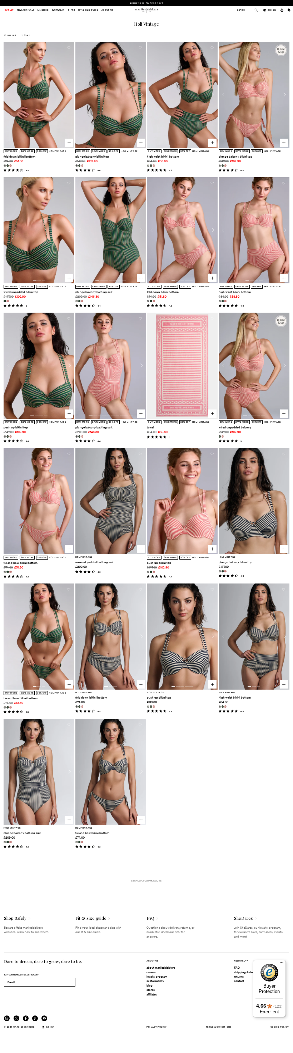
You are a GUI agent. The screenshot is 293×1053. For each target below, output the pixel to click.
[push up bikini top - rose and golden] (10, 436)
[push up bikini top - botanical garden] (7, 436)
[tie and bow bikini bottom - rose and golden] (10, 572)
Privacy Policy (156, 1026)
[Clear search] (254, 10)
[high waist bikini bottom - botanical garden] (151, 165)
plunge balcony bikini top (92, 156)
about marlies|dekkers (160, 967)
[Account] (281, 10)
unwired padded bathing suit (94, 562)
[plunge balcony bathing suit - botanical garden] (79, 301)
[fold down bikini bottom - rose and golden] (10, 165)
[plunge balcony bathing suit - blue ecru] (76, 301)
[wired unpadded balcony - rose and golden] (223, 436)
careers (151, 972)
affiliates (151, 994)
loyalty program (156, 976)
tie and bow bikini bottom (21, 563)
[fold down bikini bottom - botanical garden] (7, 165)
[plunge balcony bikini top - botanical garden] (79, 165)
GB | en (272, 10)
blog (149, 985)
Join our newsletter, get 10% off (21, 974)
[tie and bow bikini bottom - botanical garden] (7, 572)
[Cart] (289, 10)
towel (150, 427)
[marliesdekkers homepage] (146, 10)
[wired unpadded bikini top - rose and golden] (7, 301)
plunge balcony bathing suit (94, 292)
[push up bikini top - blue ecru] (5, 436)
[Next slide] (69, 94)
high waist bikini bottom (163, 156)
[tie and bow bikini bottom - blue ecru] (5, 572)
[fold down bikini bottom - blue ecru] (5, 165)
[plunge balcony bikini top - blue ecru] (76, 165)
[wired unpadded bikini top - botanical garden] (5, 301)
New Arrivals (25, 10)
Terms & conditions (219, 1026)
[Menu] (281, 964)
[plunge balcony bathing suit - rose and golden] (82, 301)
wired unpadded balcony (235, 427)
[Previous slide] (8, 94)
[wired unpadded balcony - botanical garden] (220, 436)
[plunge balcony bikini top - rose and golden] (82, 165)
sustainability (155, 981)
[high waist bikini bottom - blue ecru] (148, 165)
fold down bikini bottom (19, 156)
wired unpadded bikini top (21, 292)
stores (150, 990)
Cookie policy (279, 1026)
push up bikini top (16, 427)
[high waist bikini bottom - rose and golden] (154, 165)
